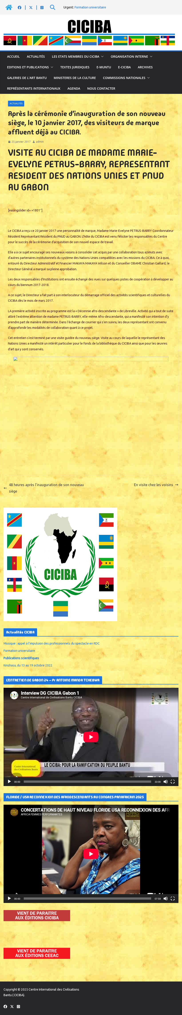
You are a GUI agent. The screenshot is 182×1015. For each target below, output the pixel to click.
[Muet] (165, 781)
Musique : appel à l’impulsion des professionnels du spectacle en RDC (52, 643)
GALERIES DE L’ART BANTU (27, 78)
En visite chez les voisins (153, 485)
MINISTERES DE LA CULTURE (75, 78)
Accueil (13, 56)
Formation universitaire (90, 7)
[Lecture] (9, 781)
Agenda (73, 88)
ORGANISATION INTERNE (129, 56)
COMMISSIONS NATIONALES (124, 78)
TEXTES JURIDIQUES (74, 67)
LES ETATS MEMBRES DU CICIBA (75, 56)
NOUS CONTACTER (101, 88)
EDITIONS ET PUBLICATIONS (28, 67)
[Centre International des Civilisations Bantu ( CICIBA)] (8, 7)
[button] (101, 56)
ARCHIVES (145, 67)
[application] (91, 737)
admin (40, 141)
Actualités (36, 56)
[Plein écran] (172, 781)
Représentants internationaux (33, 88)
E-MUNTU (104, 67)
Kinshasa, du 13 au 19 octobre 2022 (28, 665)
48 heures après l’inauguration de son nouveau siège (46, 488)
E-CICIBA (124, 67)
